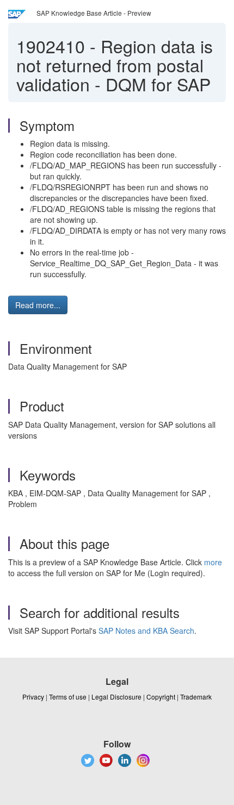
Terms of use (68, 696)
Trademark (196, 696)
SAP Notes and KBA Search (146, 630)
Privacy (33, 696)
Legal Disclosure (116, 696)
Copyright (160, 696)
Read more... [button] (37, 304)
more (213, 562)
